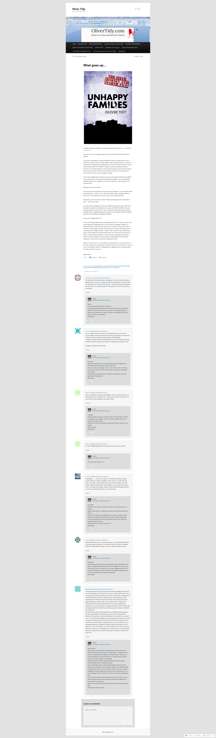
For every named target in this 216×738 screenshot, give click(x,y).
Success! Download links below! (130, 47)
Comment (126, 722)
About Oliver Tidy (82, 44)
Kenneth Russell (89, 589)
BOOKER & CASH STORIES (133, 44)
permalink (116, 267)
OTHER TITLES (99, 47)
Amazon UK (122, 148)
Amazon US (86, 150)
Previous (136, 56)
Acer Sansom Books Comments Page (113, 44)
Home (74, 44)
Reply (88, 292)
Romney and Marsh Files (119, 266)
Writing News (122, 51)
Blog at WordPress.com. (108, 732)
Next (142, 56)
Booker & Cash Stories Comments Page (82, 47)
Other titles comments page (112, 47)
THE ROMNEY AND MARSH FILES (81, 51)
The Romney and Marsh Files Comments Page (104, 51)
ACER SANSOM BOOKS (95, 44)
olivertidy (105, 267)
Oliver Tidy (78, 9)
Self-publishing (98, 266)
